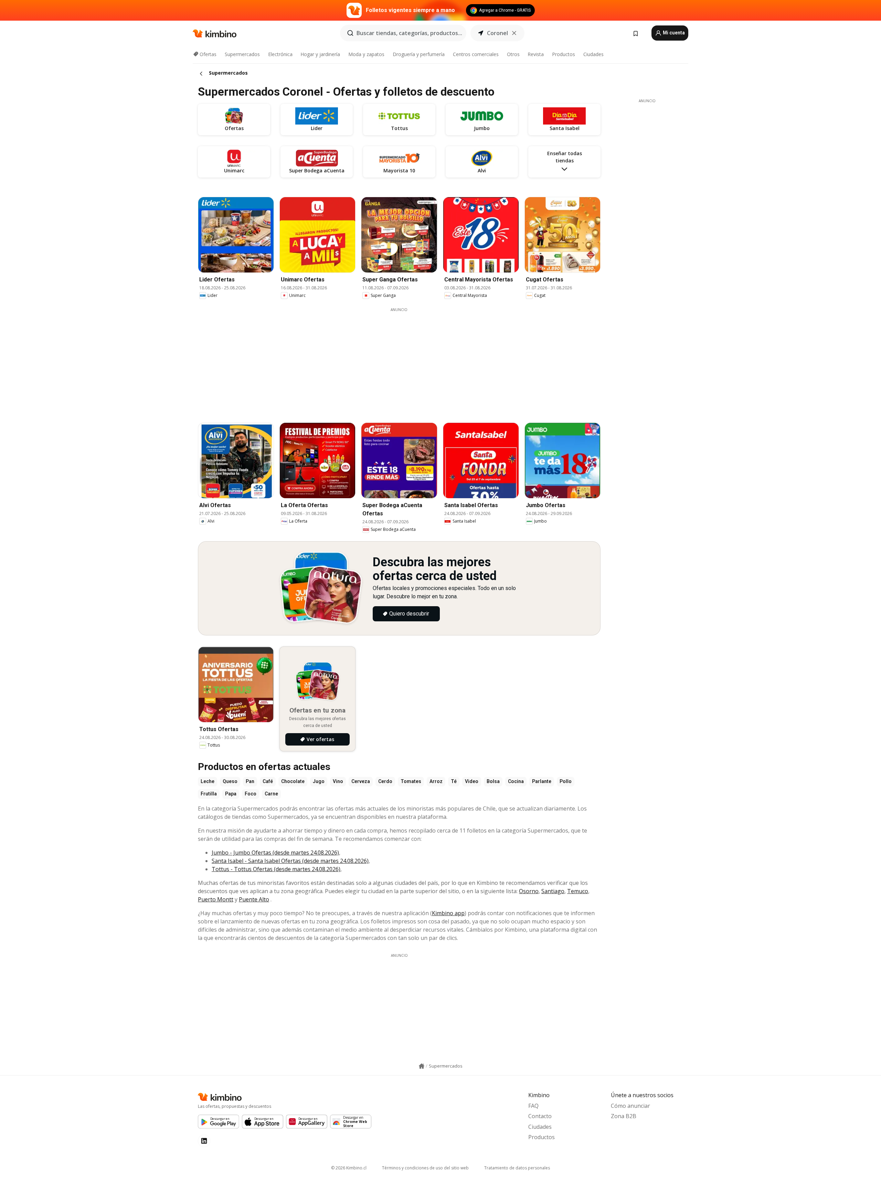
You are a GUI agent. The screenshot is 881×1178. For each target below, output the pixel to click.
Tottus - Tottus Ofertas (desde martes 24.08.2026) (276, 869)
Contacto (540, 1116)
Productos (563, 54)
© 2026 (349, 1168)
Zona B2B (623, 1116)
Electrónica (280, 54)
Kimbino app (448, 913)
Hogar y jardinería (320, 54)
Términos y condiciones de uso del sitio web (425, 1168)
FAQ (533, 1106)
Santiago (552, 891)
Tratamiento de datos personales (517, 1168)
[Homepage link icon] (421, 1066)
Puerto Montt (215, 899)
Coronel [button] (497, 33)
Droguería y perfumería (419, 54)
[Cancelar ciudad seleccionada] (514, 33)
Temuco (577, 891)
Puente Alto (254, 899)
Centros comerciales (476, 54)
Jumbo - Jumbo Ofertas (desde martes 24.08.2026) (275, 852)
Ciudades (593, 54)
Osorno (529, 891)
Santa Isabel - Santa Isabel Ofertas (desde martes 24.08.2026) (290, 861)
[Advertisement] (399, 360)
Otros (513, 54)
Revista (536, 54)
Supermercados (242, 54)
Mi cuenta (673, 32)
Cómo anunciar (630, 1106)
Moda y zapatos (366, 54)
